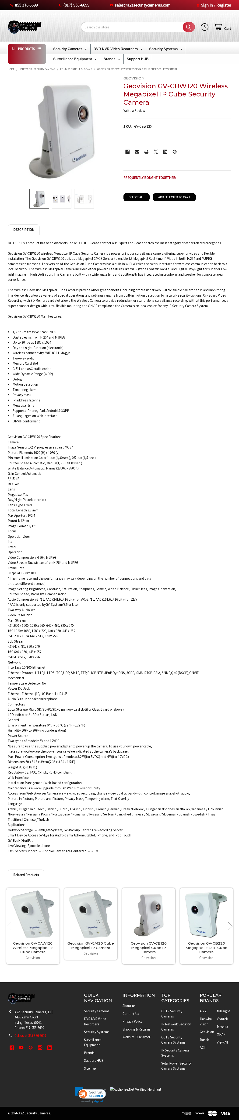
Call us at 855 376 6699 (30, 1035)
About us (129, 1006)
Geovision (207, 1032)
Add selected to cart (174, 197)
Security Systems (164, 49)
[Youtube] (21, 1048)
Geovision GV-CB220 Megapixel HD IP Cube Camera (206, 947)
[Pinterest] (175, 152)
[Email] (137, 152)
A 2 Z (203, 1011)
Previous (8, 926)
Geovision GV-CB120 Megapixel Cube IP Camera (149, 947)
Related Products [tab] (26, 875)
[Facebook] (127, 152)
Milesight (223, 1011)
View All (222, 1042)
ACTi (203, 1047)
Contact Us (131, 1013)
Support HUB (138, 59)
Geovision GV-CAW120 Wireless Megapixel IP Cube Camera (33, 947)
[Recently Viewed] (205, 27)
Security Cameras (68, 49)
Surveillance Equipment (73, 59)
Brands (109, 59)
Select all (136, 197)
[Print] (146, 152)
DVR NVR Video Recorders (116, 49)
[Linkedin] (165, 152)
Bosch (204, 1040)
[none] (62, 130)
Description (23, 229)
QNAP (221, 1034)
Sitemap (90, 1068)
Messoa (222, 1026)
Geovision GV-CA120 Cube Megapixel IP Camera (90, 945)
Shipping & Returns (137, 1029)
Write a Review (134, 110)
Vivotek (222, 1019)
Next (230, 926)
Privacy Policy (132, 1021)
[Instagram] (40, 1048)
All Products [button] (23, 49)
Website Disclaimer (136, 1037)
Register (223, 5)
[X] (156, 152)
